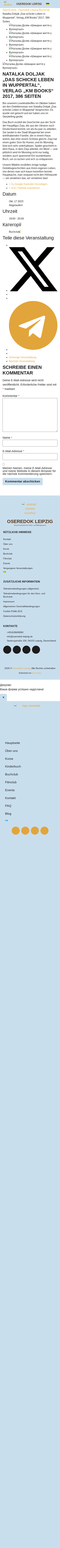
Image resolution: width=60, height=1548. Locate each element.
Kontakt (7, 539)
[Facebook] (7, 650)
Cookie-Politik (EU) (12, 611)
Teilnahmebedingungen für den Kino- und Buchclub (24, 595)
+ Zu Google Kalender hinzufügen (28, 184)
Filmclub (7, 558)
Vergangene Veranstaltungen (18, 568)
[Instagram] (17, 650)
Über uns (7, 544)
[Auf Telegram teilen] (33, 349)
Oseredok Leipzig (29, 4)
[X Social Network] (33, 290)
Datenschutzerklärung (14, 616)
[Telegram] (26, 650)
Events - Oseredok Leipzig (23, 10)
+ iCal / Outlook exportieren (24, 188)
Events (6, 563)
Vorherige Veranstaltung (22, 357)
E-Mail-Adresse (13, 451)
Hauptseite (12, 743)
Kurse (6, 549)
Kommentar (11, 395)
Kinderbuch (13, 766)
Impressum (9, 601)
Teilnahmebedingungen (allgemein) (21, 588)
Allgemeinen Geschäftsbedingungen (21, 606)
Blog (8, 813)
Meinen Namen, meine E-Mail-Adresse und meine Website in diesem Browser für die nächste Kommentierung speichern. (29, 471)
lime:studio (36, 673)
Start (5, 10)
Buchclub (44, 10)
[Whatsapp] (36, 650)
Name (7, 437)
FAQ (8, 805)
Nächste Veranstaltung (22, 361)
